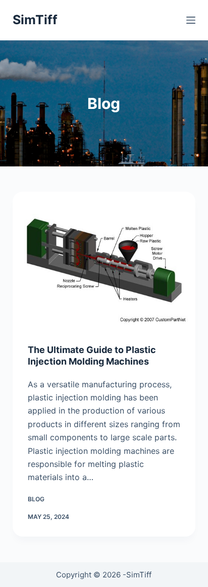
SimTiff (35, 19)
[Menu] (190, 20)
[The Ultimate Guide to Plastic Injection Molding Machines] (104, 260)
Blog (36, 499)
